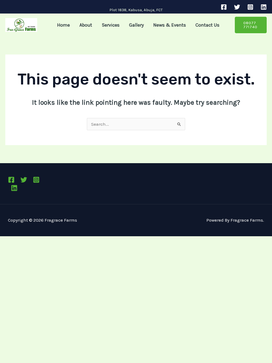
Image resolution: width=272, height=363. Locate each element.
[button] (251, 25)
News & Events (169, 25)
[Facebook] (224, 7)
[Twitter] (237, 7)
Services (111, 25)
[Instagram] (250, 7)
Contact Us (207, 25)
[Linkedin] (264, 7)
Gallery (136, 25)
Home (63, 25)
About (85, 25)
